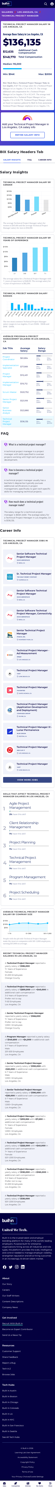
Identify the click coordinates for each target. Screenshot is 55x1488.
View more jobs (27, 780)
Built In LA (7, 1414)
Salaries (7, 12)
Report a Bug (9, 1363)
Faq (30, 160)
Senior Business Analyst (7, 410)
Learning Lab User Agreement (27, 1452)
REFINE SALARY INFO (27, 135)
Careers (6, 1290)
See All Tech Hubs (11, 1437)
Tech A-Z (6, 1368)
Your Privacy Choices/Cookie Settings (27, 1477)
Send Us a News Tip (11, 1335)
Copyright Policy (27, 1462)
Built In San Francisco (13, 1425)
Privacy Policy (28, 1467)
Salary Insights (12, 160)
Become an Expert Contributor (17, 1329)
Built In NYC (8, 1419)
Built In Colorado (10, 1408)
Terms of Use (27, 1472)
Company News (10, 1307)
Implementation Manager (11, 383)
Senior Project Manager (10, 400)
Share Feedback (10, 1357)
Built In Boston (9, 1396)
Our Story (7, 1284)
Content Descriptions (12, 1301)
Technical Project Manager (7, 421)
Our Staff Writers (10, 1295)
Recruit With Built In (12, 1323)
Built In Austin (9, 1390)
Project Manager (7, 375)
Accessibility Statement (28, 1457)
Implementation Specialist (11, 366)
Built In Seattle (9, 1431)
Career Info (45, 160)
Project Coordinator (9, 358)
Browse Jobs (8, 1374)
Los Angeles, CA (27, 12)
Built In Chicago (10, 1402)
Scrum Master (10, 392)
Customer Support (11, 1351)
